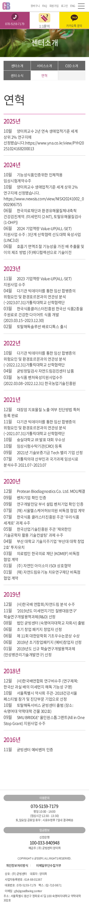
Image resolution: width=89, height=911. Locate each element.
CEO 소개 (71, 65)
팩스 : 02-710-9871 (49, 885)
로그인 (64, 6)
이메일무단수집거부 (48, 865)
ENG (72, 6)
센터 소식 (17, 75)
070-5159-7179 (26, 885)
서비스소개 (44, 65)
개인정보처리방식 (17, 865)
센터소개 (17, 65)
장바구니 (35, 6)
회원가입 (54, 6)
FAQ (44, 6)
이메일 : (9, 891)
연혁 (44, 75)
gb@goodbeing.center (28, 891)
